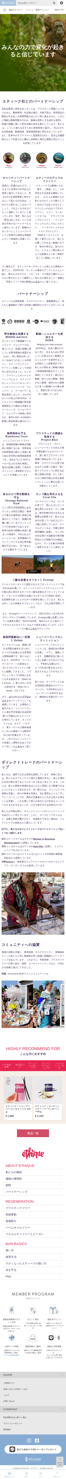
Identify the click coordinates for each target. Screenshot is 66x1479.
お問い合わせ (9, 1401)
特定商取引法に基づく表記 (14, 1417)
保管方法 (11, 1256)
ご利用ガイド (9, 1383)
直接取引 (11, 1221)
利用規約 (7, 1429)
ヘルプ (6, 1395)
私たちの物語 (14, 1172)
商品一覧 (33, 1133)
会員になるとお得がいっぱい (15, 1389)
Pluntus (8, 861)
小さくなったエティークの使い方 (26, 1263)
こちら (36, 281)
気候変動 (11, 1214)
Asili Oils (38, 846)
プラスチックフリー (18, 1208)
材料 (8, 1185)
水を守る (11, 1269)
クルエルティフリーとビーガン (25, 1234)
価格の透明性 (14, 1178)
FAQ (8, 1276)
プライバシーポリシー (12, 1423)
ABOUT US (59, 10)
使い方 (10, 1250)
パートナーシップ (16, 1191)
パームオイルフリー (18, 1227)
